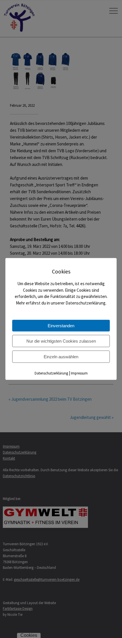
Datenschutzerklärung (51, 373)
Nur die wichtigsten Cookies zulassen (61, 341)
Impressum (79, 373)
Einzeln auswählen (61, 356)
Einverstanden (61, 325)
